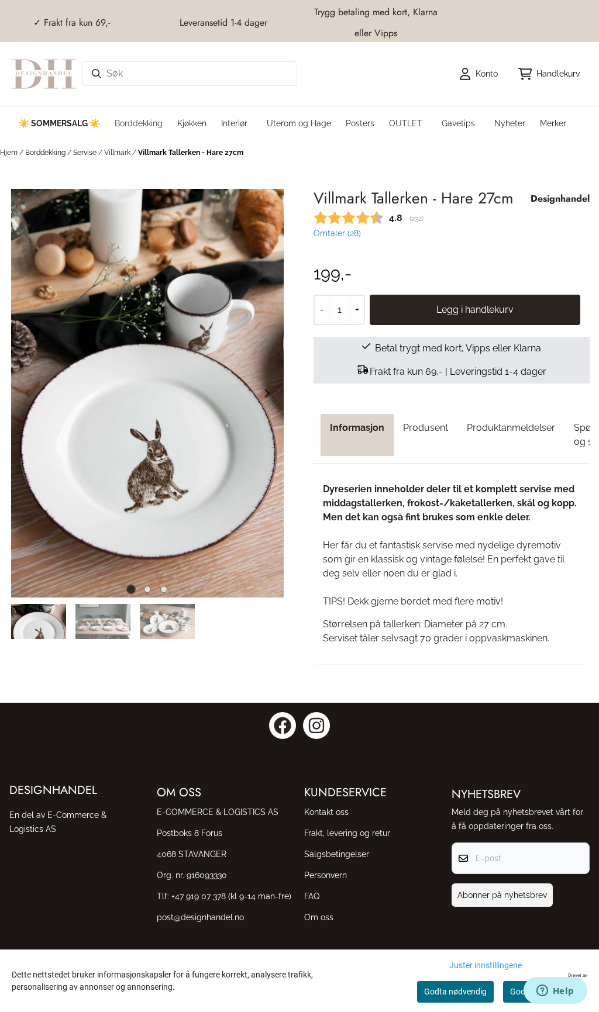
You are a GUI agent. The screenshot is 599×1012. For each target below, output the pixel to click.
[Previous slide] (28, 393)
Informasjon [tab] (357, 427)
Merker (553, 123)
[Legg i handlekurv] (475, 310)
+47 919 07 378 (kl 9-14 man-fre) (231, 896)
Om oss (318, 917)
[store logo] (43, 74)
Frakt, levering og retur (347, 833)
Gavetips (458, 123)
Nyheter (509, 123)
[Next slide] (266, 393)
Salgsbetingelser (336, 854)
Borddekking (46, 152)
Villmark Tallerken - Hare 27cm (190, 152)
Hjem (9, 152)
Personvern (325, 875)
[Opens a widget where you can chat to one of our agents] (555, 991)
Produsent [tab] (425, 427)
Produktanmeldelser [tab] (511, 427)
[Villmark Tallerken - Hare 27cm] (147, 393)
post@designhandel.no (200, 917)
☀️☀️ (59, 123)
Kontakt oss (326, 812)
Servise (85, 152)
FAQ (311, 896)
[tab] (131, 590)
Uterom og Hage (299, 123)
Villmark (118, 152)
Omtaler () (337, 233)
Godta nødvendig (455, 991)
